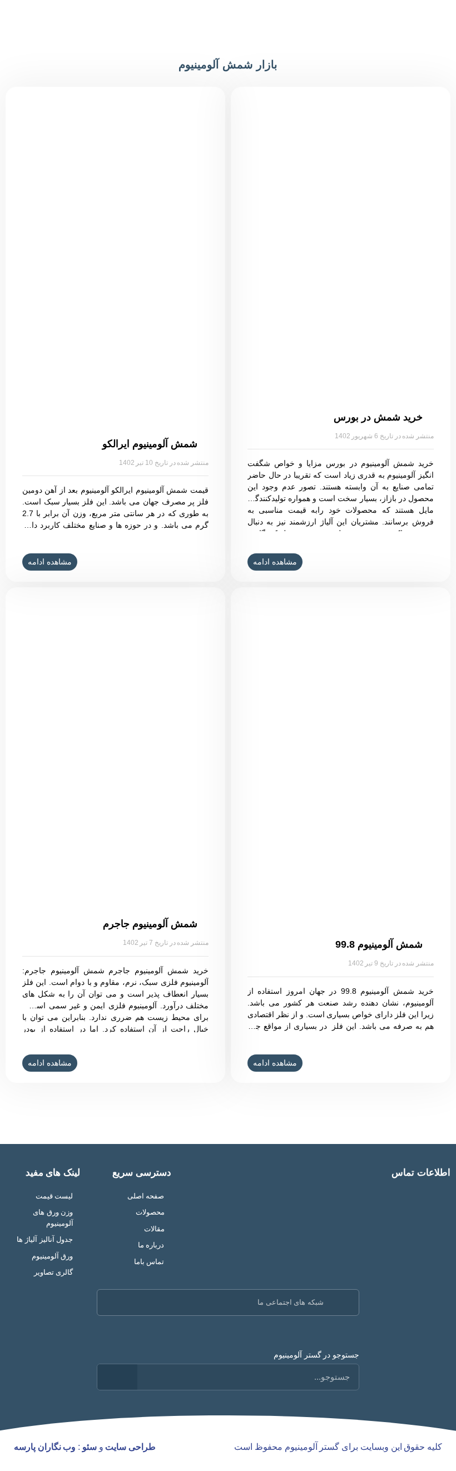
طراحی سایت (130, 1447)
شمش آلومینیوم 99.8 (378, 944)
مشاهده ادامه (275, 561)
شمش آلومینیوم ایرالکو (149, 443)
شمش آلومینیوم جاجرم (150, 923)
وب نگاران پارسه (45, 1447)
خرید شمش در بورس (378, 417)
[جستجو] (117, 1377)
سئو (89, 1447)
